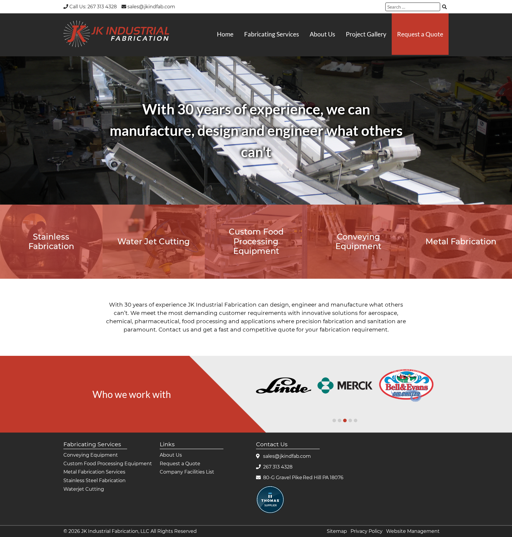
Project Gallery (366, 34)
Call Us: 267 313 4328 (93, 6)
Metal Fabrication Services (94, 472)
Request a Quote (420, 34)
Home (225, 34)
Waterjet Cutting (83, 489)
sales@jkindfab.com (151, 6)
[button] (334, 420)
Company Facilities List (187, 472)
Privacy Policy (367, 531)
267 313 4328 (277, 467)
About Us (322, 34)
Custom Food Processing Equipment (107, 463)
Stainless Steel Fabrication (94, 480)
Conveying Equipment (90, 455)
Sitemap (337, 531)
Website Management (413, 531)
